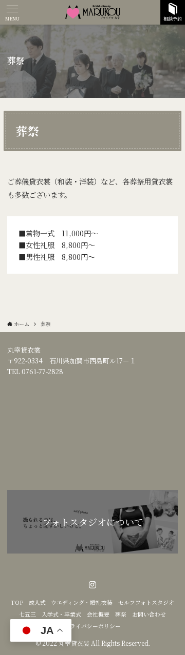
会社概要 (98, 614)
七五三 (27, 614)
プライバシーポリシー (92, 626)
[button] (12, 12)
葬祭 (120, 614)
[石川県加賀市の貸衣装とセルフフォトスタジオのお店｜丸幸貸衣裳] (92, 12)
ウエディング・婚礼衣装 (82, 602)
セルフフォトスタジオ (146, 602)
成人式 (37, 602)
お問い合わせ (149, 614)
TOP (17, 602)
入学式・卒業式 (61, 614)
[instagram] (92, 584)
